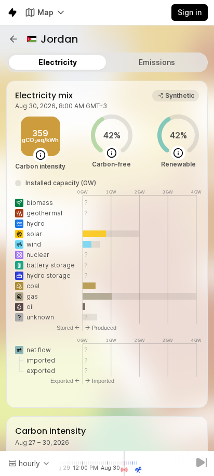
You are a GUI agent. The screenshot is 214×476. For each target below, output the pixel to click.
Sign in (190, 12)
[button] (13, 39)
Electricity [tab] (57, 62)
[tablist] (107, 62)
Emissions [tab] (157, 62)
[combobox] (29, 463)
